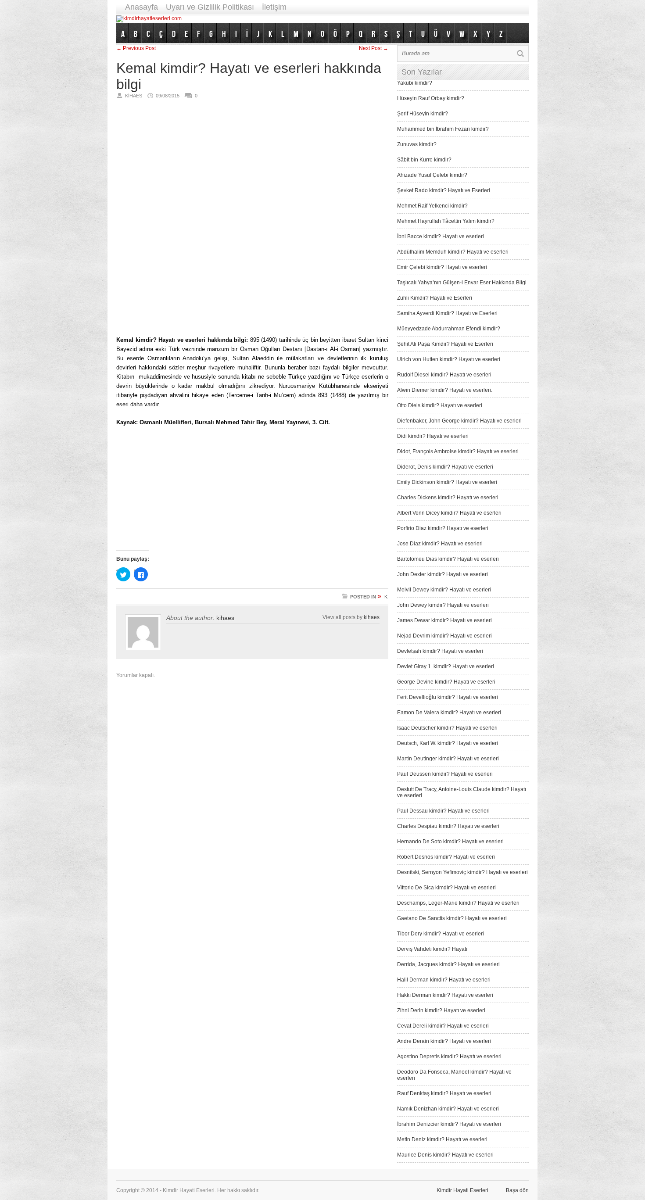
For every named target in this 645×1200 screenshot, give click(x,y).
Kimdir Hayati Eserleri (462, 1190)
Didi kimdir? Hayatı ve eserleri (433, 436)
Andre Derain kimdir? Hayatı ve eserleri (444, 1041)
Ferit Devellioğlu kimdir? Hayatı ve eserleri (447, 697)
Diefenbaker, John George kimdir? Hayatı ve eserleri (459, 421)
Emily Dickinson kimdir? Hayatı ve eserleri (447, 482)
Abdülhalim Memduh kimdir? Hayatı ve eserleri (453, 252)
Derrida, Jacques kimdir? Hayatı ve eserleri (448, 964)
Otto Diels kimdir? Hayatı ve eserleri (439, 405)
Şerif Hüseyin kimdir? (422, 114)
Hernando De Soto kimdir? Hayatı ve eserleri (450, 841)
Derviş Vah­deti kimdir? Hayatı (432, 949)
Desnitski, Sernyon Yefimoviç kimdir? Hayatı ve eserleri (462, 872)
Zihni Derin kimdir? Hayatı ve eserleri (441, 1010)
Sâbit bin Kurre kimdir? (424, 160)
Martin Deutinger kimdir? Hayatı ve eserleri (448, 759)
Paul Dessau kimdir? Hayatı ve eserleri (443, 811)
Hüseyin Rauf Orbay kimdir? (430, 98)
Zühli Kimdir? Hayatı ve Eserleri (434, 298)
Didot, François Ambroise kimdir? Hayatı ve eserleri (458, 451)
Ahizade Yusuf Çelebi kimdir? (432, 175)
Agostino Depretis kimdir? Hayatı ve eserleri (449, 1056)
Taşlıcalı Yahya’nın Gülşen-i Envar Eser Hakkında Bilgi (462, 282)
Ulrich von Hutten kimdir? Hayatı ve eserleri (448, 359)
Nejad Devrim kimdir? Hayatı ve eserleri (444, 636)
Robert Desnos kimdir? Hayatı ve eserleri (446, 857)
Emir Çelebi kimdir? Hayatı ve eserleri (442, 267)
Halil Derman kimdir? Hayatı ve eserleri (444, 980)
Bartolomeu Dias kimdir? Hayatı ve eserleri (448, 559)
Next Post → (373, 48)
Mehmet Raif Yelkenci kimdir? (432, 206)
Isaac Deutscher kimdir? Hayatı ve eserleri (447, 728)
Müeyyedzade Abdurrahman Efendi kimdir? (448, 329)
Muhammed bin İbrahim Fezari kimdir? (443, 129)
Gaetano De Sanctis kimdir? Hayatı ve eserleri (452, 918)
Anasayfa (141, 7)
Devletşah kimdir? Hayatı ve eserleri (440, 651)
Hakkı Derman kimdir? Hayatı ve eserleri (445, 995)
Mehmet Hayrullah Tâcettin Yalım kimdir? (445, 221)
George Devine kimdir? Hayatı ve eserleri (446, 682)
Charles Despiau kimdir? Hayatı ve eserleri (448, 826)
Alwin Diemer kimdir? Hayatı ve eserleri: (444, 390)
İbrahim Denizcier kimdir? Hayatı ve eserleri (449, 1124)
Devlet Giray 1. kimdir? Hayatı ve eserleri (445, 666)
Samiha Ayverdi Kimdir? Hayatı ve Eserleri (447, 313)
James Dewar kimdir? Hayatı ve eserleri (444, 620)
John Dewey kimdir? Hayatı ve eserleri (443, 605)
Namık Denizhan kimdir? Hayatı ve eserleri (448, 1109)
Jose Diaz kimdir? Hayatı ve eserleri (440, 544)
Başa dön (517, 1190)
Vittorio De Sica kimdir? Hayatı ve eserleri (446, 888)
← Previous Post (136, 48)
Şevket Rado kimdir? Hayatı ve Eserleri (443, 190)
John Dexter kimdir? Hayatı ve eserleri (442, 574)
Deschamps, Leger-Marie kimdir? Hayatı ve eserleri (458, 903)
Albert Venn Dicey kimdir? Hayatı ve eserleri (449, 513)
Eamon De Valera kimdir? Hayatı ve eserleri (449, 712)
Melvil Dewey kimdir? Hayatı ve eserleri (444, 590)
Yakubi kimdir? (414, 83)
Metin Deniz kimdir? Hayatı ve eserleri (442, 1139)
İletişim (274, 7)
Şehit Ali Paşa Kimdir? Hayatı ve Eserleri (445, 344)
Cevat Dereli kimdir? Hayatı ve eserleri (443, 1026)
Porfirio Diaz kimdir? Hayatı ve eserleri (442, 528)
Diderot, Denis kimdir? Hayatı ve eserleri (445, 467)
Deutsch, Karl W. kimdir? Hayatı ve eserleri (447, 743)
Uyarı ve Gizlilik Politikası (210, 7)
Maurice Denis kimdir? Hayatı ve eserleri (445, 1155)
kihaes (225, 617)
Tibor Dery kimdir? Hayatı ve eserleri (440, 934)
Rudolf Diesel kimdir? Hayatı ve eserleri (444, 375)
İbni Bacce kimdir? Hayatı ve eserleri (440, 236)
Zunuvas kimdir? (417, 144)
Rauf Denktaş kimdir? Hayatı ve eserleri (444, 1093)
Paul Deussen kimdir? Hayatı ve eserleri (445, 774)
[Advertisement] (369, 18)
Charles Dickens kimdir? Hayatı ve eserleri (447, 497)
